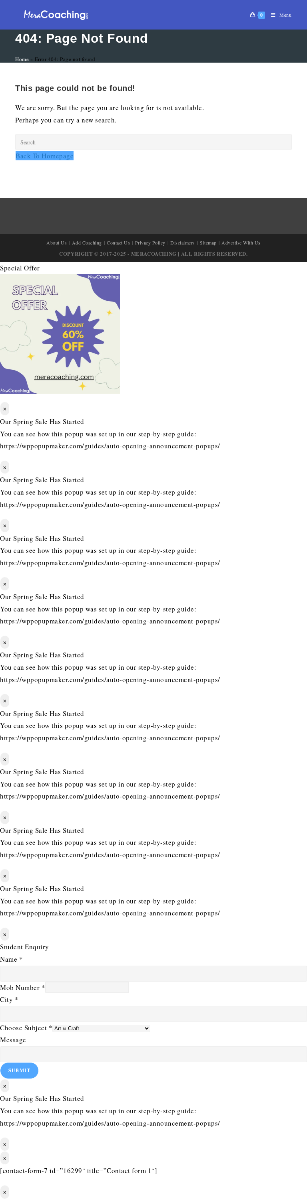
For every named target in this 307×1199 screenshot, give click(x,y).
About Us (56, 242)
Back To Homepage (45, 155)
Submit (19, 1070)
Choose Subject (26, 1027)
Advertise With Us (241, 242)
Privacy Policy (150, 242)
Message (13, 1039)
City (9, 999)
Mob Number (22, 987)
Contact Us (118, 242)
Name (11, 959)
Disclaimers (182, 242)
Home (22, 59)
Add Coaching (87, 242)
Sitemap (208, 242)
